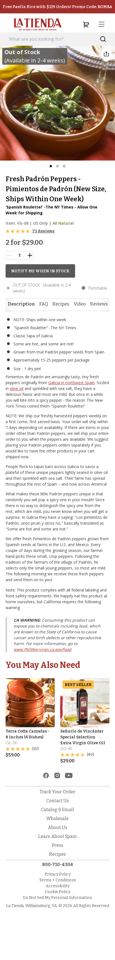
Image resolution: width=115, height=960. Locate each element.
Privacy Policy (58, 874)
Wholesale (57, 818)
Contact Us (57, 800)
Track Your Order (57, 791)
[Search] (103, 39)
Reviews (99, 304)
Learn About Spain (57, 836)
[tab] (21, 304)
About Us (57, 827)
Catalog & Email (57, 809)
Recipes (60, 304)
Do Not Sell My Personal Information (57, 897)
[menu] (101, 24)
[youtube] (69, 775)
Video (80, 304)
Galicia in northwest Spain (71, 382)
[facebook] (46, 775)
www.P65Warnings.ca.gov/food (42, 649)
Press (57, 845)
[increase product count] (30, 255)
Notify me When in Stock (40, 271)
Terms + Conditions (57, 880)
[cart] (86, 24)
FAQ (43, 304)
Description (21, 304)
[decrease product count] (9, 255)
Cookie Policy (57, 891)
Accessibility (58, 886)
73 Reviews (43, 231)
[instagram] (57, 775)
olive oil (16, 388)
